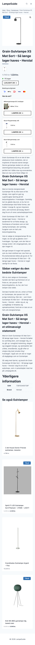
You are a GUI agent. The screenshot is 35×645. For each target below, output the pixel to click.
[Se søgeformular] (26, 4)
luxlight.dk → (10, 83)
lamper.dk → (17, 113)
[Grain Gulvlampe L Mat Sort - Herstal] (4, 69)
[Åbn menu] (31, 3)
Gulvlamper (5, 63)
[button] (30, 17)
